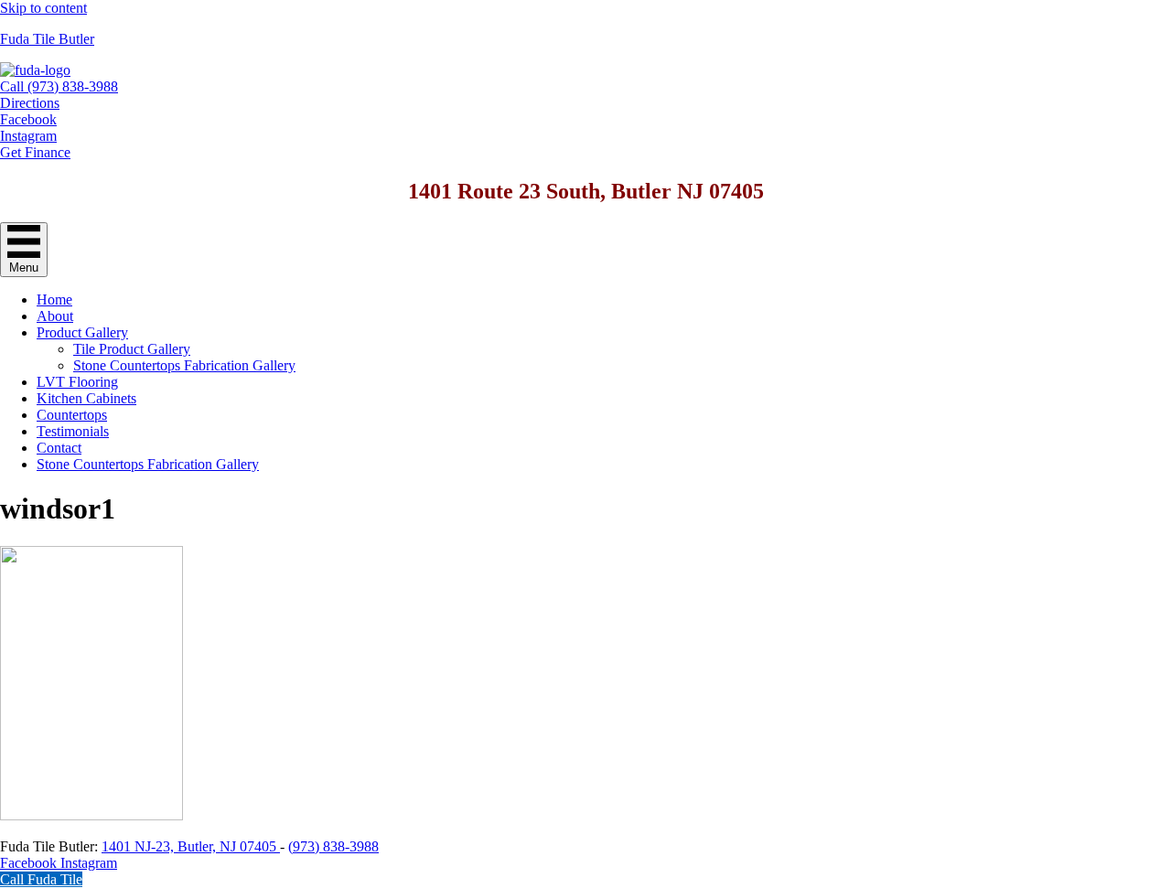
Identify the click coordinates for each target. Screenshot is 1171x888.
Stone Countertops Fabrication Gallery (184, 365)
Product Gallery (82, 332)
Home (54, 299)
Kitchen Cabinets (86, 398)
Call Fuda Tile (41, 879)
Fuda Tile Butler (47, 39)
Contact (59, 447)
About (55, 316)
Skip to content (43, 8)
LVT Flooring (77, 382)
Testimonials (73, 431)
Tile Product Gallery (131, 349)
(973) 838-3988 (333, 846)
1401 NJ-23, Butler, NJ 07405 (191, 846)
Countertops (72, 415)
